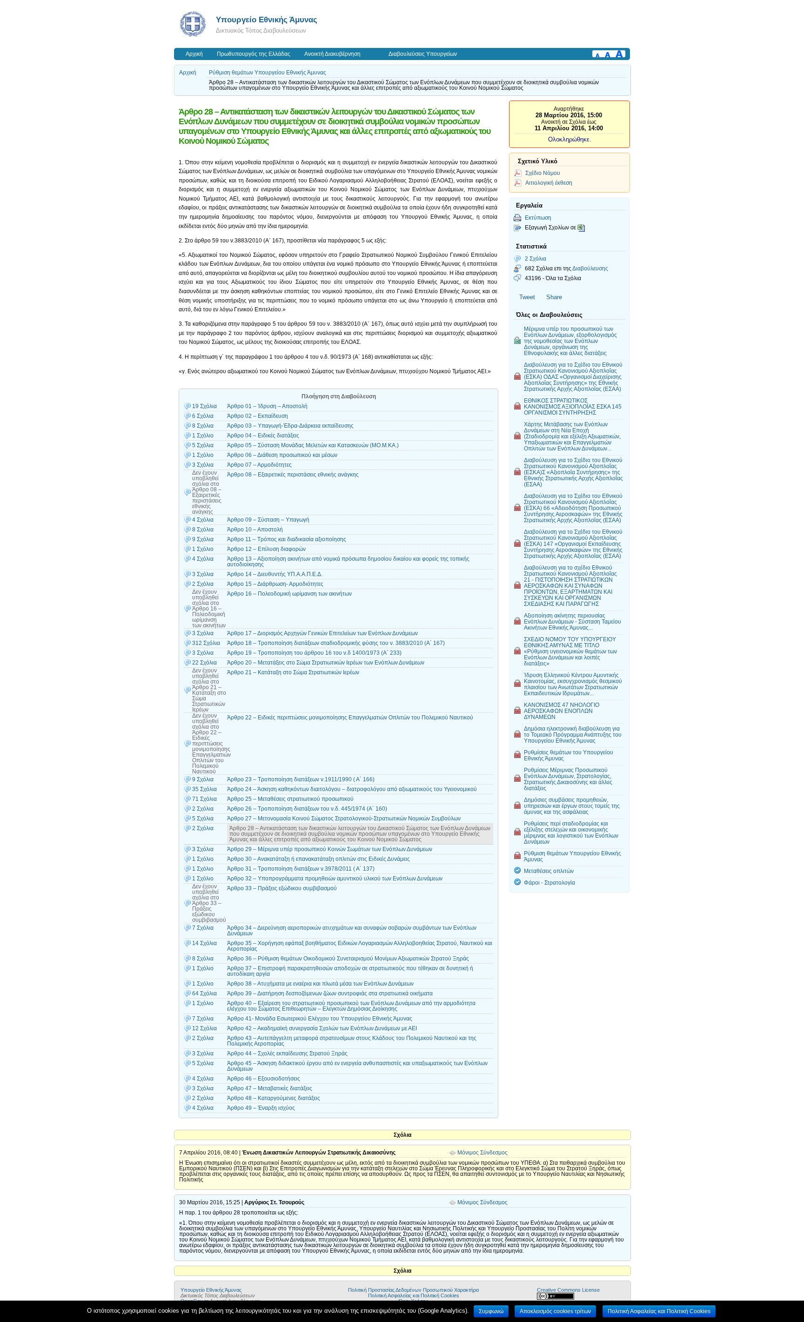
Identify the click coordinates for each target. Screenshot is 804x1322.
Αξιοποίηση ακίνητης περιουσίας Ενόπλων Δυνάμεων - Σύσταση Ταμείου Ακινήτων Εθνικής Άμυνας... (572, 621)
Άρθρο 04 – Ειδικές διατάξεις (263, 435)
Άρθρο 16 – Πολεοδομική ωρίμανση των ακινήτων (289, 594)
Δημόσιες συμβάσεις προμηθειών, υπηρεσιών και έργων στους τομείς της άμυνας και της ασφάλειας (572, 806)
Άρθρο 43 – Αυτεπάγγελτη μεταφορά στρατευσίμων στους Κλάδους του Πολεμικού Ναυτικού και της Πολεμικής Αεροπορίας (351, 1041)
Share (554, 297)
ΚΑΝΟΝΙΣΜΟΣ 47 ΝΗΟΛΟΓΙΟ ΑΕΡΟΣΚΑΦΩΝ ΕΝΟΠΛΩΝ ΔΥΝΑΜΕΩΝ (561, 711)
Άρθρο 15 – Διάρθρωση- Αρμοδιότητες (275, 584)
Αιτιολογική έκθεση (548, 183)
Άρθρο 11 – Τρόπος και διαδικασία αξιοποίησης (286, 539)
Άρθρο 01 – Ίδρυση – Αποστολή (267, 406)
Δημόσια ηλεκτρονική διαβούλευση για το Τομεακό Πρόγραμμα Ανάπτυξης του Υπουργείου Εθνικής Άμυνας (573, 734)
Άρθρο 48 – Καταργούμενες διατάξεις (273, 1098)
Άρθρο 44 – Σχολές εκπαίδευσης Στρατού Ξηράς (287, 1053)
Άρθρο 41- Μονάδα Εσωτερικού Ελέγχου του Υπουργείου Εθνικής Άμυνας (319, 1018)
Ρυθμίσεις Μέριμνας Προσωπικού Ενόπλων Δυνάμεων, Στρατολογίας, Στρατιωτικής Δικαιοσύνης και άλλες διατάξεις (568, 779)
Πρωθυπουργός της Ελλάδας (253, 54)
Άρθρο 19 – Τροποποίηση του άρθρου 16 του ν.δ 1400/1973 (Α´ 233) (314, 653)
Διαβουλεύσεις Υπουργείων (423, 54)
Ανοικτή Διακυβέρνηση (332, 54)
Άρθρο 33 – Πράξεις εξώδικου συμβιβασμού (282, 888)
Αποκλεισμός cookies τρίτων (555, 1311)
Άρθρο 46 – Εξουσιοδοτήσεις (263, 1078)
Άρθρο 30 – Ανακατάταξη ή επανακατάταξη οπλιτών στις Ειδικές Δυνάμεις (318, 859)
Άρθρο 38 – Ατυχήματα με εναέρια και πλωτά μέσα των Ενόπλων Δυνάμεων (320, 983)
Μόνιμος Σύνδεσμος (482, 1152)
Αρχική (194, 54)
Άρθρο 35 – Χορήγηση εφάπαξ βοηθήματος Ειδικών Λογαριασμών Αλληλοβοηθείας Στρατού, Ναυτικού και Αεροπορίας (359, 946)
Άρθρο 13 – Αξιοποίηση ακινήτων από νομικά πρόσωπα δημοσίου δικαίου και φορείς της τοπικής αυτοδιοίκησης (348, 561)
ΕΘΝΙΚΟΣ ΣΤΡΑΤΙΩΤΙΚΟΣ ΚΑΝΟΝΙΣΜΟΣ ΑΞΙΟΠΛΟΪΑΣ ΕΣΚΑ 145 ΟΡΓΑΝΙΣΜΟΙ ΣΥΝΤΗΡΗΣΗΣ (573, 406)
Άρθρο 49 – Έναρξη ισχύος (261, 1108)
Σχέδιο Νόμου (542, 173)
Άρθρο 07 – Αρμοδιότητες (259, 465)
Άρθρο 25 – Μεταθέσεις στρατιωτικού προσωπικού (290, 799)
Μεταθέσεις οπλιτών (549, 871)
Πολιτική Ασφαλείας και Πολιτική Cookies (413, 1295)
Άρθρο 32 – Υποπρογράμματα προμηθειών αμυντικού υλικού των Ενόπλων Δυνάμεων (334, 878)
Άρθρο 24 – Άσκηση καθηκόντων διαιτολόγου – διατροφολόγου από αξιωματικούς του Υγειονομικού (352, 789)
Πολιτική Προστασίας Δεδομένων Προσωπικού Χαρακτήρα (413, 1290)
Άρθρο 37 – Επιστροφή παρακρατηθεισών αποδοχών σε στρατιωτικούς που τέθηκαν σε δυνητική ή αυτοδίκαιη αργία (350, 971)
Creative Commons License (568, 1290)
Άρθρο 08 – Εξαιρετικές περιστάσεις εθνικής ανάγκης (293, 474)
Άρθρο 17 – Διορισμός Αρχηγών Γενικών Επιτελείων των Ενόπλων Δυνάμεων (322, 633)
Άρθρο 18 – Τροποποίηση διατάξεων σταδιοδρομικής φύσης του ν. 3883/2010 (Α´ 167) (336, 643)
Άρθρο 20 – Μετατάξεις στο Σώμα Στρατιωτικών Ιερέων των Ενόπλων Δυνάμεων (325, 662)
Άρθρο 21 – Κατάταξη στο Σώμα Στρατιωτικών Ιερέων (293, 672)
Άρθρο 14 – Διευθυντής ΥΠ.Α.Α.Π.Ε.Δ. (274, 574)
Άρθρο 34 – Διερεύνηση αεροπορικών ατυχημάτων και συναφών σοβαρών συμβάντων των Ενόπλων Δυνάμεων (351, 930)
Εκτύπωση (538, 218)
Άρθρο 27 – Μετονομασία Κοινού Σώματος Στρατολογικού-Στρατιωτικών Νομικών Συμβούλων (344, 818)
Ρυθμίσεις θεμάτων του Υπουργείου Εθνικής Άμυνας (568, 755)
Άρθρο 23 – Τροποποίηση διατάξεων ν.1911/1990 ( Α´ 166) (301, 779)
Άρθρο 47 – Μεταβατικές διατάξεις (269, 1088)
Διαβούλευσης (590, 268)
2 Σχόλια (535, 258)
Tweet (527, 297)
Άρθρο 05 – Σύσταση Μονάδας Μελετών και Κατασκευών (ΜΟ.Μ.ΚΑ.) (313, 445)
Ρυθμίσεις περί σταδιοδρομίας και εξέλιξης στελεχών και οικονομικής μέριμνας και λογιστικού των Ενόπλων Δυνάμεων (571, 832)
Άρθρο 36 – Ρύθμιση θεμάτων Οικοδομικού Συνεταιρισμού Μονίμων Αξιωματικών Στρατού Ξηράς (348, 958)
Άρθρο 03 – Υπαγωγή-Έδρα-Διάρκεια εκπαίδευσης (290, 426)
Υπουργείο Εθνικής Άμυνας (266, 19)
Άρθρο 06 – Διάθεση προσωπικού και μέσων (282, 455)
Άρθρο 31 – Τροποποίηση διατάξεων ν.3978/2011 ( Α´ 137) (301, 869)
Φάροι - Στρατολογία (549, 882)
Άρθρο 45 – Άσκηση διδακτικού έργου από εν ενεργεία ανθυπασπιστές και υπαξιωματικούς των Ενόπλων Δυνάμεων (357, 1066)
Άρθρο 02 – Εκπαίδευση (257, 416)
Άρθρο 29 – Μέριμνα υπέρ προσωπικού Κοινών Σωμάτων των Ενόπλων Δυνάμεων (329, 849)
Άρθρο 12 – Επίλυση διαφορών (266, 549)
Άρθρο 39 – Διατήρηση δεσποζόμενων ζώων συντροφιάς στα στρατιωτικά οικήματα (330, 993)
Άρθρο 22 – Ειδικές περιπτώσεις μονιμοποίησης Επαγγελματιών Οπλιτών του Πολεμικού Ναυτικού (350, 717)
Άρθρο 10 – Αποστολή (255, 529)
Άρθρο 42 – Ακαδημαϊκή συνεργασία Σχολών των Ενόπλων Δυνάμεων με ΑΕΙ (322, 1028)
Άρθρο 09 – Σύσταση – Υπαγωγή (268, 520)
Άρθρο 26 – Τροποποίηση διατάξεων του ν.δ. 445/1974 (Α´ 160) (307, 809)
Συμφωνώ (491, 1311)
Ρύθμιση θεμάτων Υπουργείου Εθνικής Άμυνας (267, 72)
